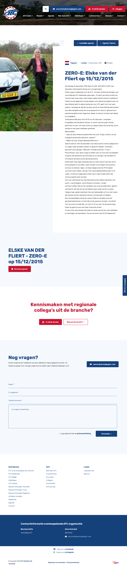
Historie (108, 16)
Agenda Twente (108, 43)
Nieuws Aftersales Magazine (19, 493)
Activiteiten (50, 483)
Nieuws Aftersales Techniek (18, 486)
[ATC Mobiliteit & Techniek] (10, 12)
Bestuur (87, 474)
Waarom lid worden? (75, 322)
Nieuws (39, 16)
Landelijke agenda (86, 43)
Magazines (12, 499)
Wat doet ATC (63, 16)
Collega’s (49, 480)
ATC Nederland (14, 474)
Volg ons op (65, 549)
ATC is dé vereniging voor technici (21, 470)
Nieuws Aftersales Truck (17, 490)
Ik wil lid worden (52, 322)
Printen (109, 63)
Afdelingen (79, 16)
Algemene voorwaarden (56, 562)
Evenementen (51, 474)
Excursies (50, 477)
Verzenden (105, 434)
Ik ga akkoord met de (76, 433)
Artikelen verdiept (15, 496)
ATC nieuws (12, 483)
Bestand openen (21, 269)
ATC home (27, 16)
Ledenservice (94, 16)
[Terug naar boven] (124, 568)
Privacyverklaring (73, 562)
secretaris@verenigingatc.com (79, 536)
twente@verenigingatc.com (104, 364)
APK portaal (50, 486)
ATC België (12, 477)
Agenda (51, 16)
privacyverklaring (84, 433)
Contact (120, 16)
